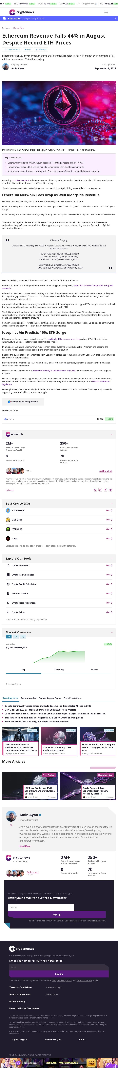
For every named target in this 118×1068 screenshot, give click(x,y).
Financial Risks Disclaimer (24, 1008)
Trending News (10, 698)
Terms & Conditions (20, 987)
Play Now (91, 1062)
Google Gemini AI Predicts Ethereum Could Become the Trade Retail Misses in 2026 (48, 706)
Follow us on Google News (24, 401)
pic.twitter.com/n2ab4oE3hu (65, 264)
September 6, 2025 (72, 267)
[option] (20, 741)
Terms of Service (93, 921)
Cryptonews (6, 28)
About (82, 1039)
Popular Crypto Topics (50, 698)
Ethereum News (18, 28)
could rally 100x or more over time (64, 339)
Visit (108, 510)
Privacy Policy (17, 1001)
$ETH (22, 245)
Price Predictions (72, 698)
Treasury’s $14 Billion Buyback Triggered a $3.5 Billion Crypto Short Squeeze (44, 717)
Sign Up (57, 914)
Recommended (28, 698)
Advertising (52, 994)
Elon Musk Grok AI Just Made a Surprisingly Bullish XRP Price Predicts (40, 709)
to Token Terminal (20, 180)
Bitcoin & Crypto (53, 1039)
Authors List (105, 471)
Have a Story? (54, 987)
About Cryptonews (20, 994)
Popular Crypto (19, 1039)
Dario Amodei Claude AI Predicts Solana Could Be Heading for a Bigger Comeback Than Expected (55, 713)
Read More (25, 846)
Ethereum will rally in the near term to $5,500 (54, 370)
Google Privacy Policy (73, 921)
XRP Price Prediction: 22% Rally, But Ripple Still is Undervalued (36, 721)
